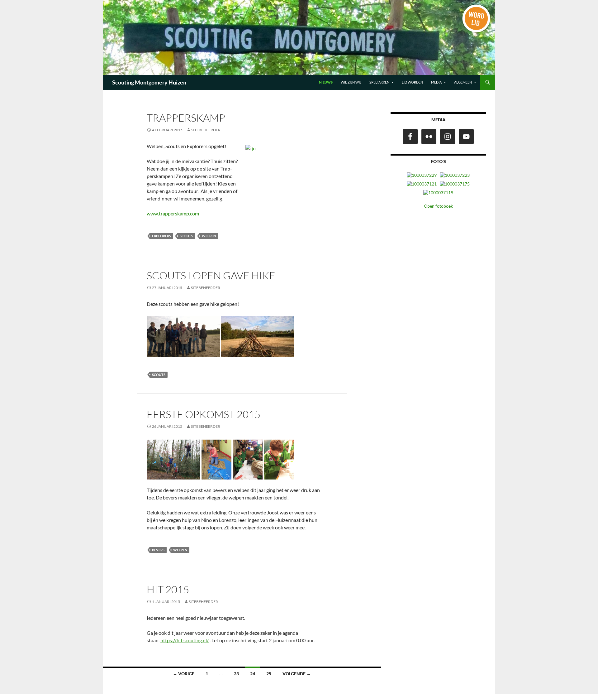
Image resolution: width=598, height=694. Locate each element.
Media (436, 82)
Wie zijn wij (351, 82)
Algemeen (463, 82)
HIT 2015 (168, 589)
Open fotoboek (438, 206)
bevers (158, 550)
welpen (209, 236)
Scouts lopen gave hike (211, 275)
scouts (186, 236)
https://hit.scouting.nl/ (184, 640)
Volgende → (296, 673)
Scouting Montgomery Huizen (149, 82)
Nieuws (326, 82)
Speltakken (379, 82)
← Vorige (183, 673)
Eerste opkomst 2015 (203, 414)
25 (268, 673)
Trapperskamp (186, 117)
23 (236, 673)
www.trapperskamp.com (173, 213)
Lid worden (412, 82)
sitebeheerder (206, 130)
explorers (161, 236)
